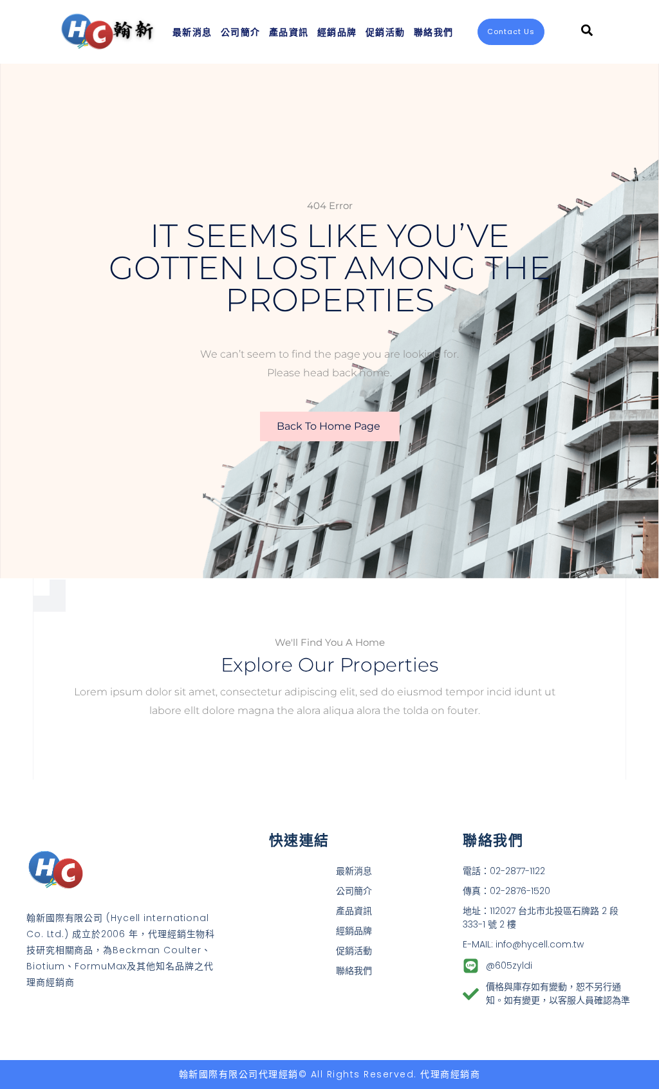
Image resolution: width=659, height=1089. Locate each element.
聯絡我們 (434, 32)
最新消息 (192, 32)
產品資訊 (289, 32)
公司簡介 (241, 32)
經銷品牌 (337, 32)
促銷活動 (385, 32)
